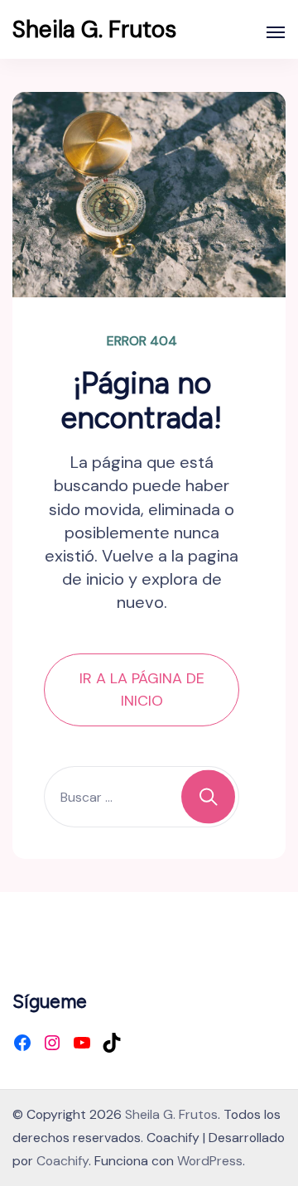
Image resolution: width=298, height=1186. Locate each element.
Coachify (62, 1160)
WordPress (210, 1160)
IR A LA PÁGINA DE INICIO (141, 689)
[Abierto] (276, 32)
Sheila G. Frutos (94, 29)
